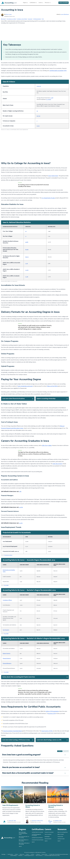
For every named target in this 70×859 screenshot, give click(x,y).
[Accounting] (9, 2)
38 (25, 231)
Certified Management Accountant (36, 835)
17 (25, 236)
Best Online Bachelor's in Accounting (24, 837)
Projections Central (8, 555)
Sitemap (38, 854)
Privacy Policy (44, 854)
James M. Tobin (12, 820)
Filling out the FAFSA (52, 386)
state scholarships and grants (25, 386)
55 (37, 111)
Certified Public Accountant (37, 832)
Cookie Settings (13, 855)
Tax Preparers (6, 630)
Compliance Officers (7, 600)
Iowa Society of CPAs (47, 731)
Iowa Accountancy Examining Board (12, 731)
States (16, 854)
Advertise (20, 855)
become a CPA (52, 713)
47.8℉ (52, 97)
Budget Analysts (6, 653)
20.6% (26, 270)
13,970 (38, 126)
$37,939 (38, 116)
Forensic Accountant (49, 832)
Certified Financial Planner (37, 837)
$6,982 (26, 249)
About (27, 854)
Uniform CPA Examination (52, 711)
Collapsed (60, 751)
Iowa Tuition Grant (53, 175)
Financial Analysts (7, 658)
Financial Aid (60, 836)
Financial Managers (7, 663)
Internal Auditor (48, 838)
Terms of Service (39, 855)
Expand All (66, 751)
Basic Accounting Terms (63, 832)
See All (20, 846)
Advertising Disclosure (29, 855)
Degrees (22, 829)
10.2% (26, 276)
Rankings (3, 854)
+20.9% (21, 507)
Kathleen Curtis (58, 820)
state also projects (57, 463)
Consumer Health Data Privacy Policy (52, 855)
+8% (20, 491)
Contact (32, 854)
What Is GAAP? (61, 834)
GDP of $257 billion (47, 445)
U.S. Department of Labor (48, 198)
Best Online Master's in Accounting (23, 840)
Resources (62, 829)
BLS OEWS (6, 585)
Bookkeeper (47, 836)
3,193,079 (39, 86)
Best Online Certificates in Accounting (24, 844)
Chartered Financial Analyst (37, 839)
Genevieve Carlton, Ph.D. (37, 820)
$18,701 (27, 257)
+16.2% (20, 523)
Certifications (38, 829)
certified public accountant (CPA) (58, 70)
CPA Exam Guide (61, 838)
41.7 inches (48, 99)
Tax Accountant (48, 834)
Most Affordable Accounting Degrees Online (23, 833)
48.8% (26, 242)
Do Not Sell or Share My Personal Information (58, 854)
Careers (48, 829)
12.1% (26, 263)
